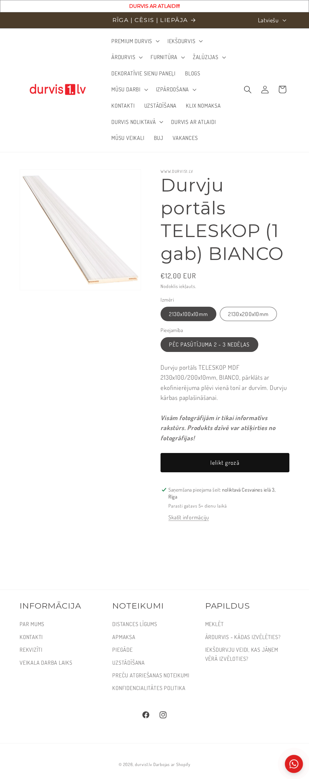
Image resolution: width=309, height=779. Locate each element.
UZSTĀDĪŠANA (128, 662)
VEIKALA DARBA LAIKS (46, 662)
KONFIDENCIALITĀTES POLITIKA (148, 687)
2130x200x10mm (248, 313)
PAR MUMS (32, 623)
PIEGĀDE (122, 649)
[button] (135, 41)
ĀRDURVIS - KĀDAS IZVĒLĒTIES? (243, 636)
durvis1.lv (143, 764)
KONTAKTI (31, 636)
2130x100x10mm (188, 313)
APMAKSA (123, 636)
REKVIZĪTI (31, 649)
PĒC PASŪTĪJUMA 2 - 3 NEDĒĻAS (209, 344)
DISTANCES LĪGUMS (134, 623)
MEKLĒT (214, 623)
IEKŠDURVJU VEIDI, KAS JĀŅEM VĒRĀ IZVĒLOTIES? (241, 654)
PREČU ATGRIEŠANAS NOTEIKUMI (150, 675)
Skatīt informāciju (188, 517)
